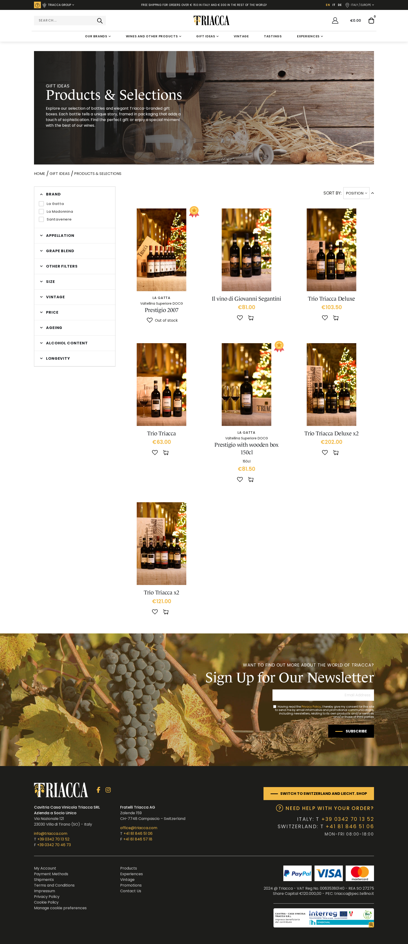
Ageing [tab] (54, 327)
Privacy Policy (311, 707)
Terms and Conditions (54, 885)
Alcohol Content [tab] (67, 343)
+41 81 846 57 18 (137, 839)
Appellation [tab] (60, 235)
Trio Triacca (161, 433)
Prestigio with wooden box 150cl (246, 448)
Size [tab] (50, 281)
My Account (45, 868)
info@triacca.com (50, 833)
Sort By (332, 193)
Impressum (44, 891)
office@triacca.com (138, 828)
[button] (149, 320)
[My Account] (335, 20)
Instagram (108, 790)
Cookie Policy (46, 902)
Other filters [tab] (62, 266)
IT (333, 5)
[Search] (99, 20)
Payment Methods (51, 874)
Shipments (44, 879)
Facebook (98, 790)
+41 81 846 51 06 (138, 833)
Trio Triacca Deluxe (331, 298)
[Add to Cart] (251, 318)
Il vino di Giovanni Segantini (246, 298)
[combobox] (70, 20)
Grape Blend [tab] (60, 251)
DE (340, 5)
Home (39, 173)
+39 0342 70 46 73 (54, 845)
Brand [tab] (53, 194)
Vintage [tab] (55, 297)
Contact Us (130, 891)
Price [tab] (52, 312)
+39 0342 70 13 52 (53, 839)
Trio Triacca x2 (161, 592)
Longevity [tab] (58, 358)
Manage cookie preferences (60, 908)
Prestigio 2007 (161, 310)
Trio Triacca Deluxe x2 (331, 433)
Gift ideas (60, 174)
